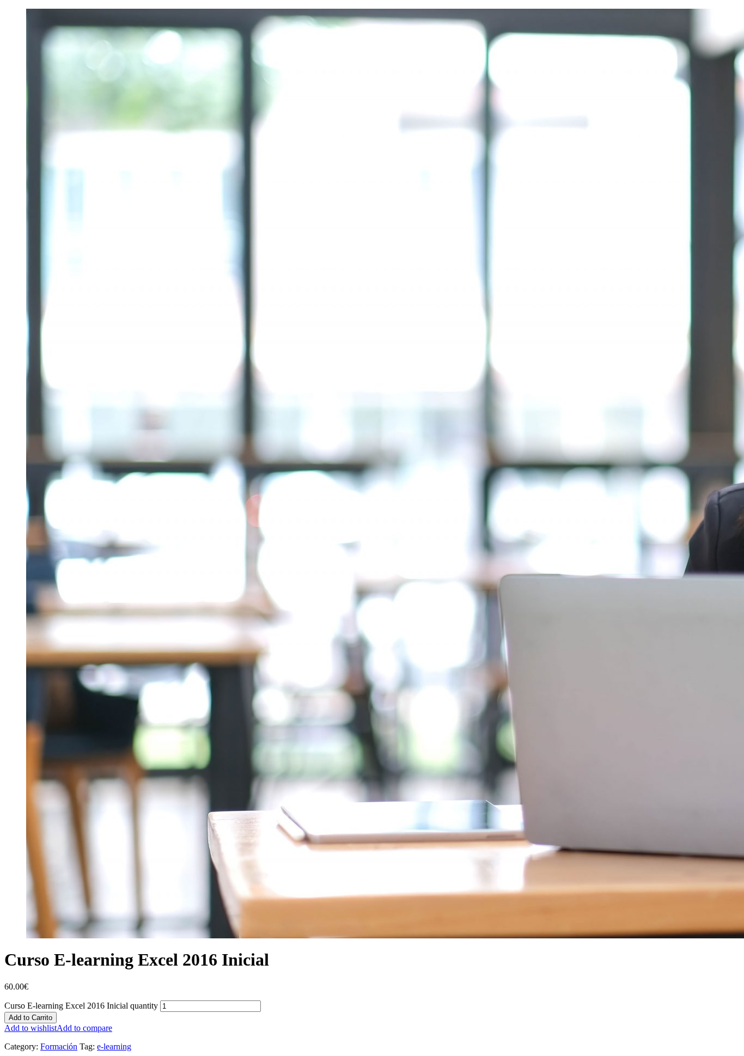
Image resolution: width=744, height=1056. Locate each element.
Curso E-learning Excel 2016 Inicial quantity (81, 1005)
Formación (58, 1046)
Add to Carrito (30, 1018)
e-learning (114, 1046)
